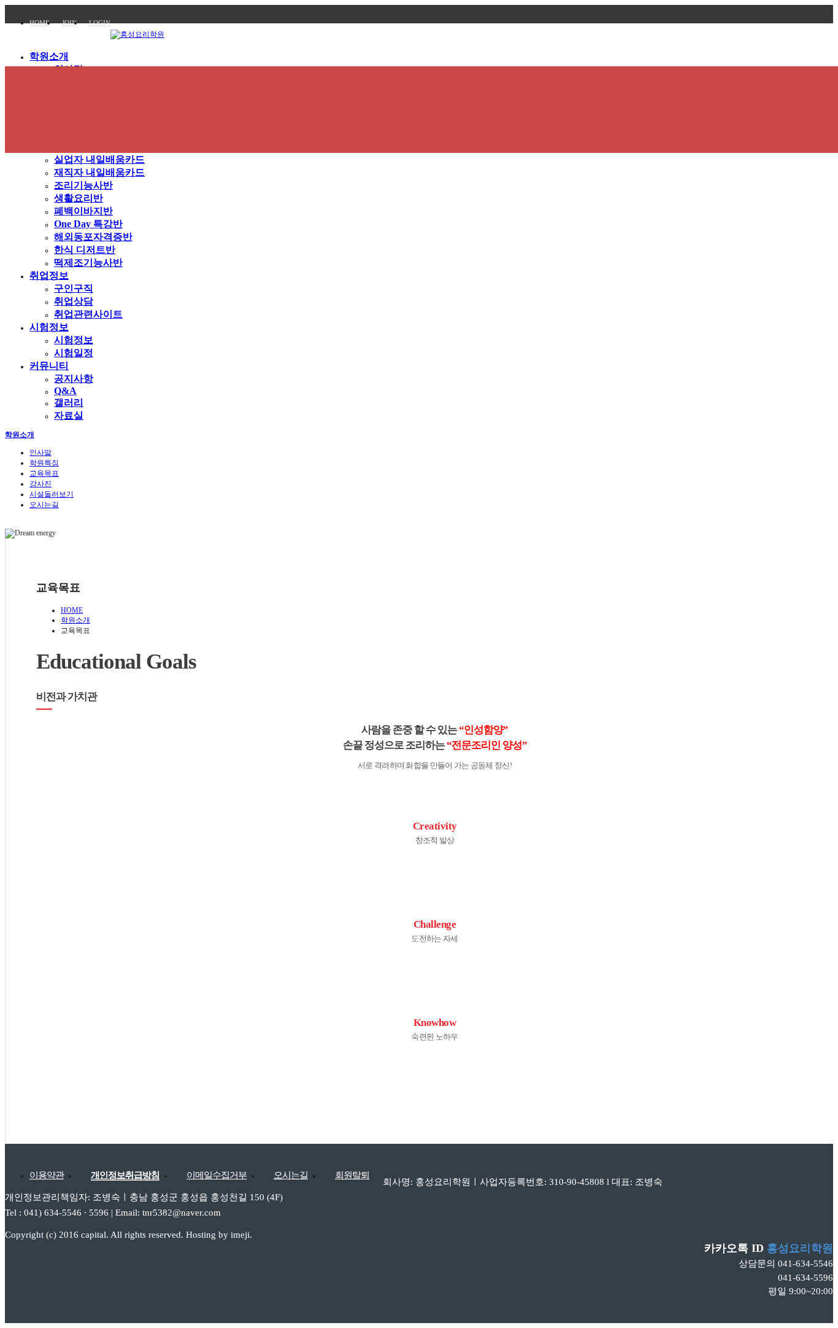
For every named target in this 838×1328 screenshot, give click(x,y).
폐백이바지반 (83, 211)
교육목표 (44, 473)
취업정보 (49, 275)
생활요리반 (78, 198)
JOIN (69, 22)
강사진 (40, 484)
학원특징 (44, 463)
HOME (39, 22)
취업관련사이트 (88, 314)
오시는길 (44, 504)
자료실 (68, 415)
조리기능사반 (83, 185)
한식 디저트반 (84, 249)
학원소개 (49, 56)
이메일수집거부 (216, 1175)
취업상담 (73, 301)
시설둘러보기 (51, 494)
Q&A (65, 391)
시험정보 (49, 327)
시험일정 (73, 353)
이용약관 (46, 1175)
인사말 (40, 452)
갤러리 (68, 402)
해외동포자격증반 (93, 236)
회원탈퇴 (352, 1175)
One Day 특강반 (88, 224)
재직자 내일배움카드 (99, 172)
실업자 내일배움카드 (99, 159)
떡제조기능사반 (88, 262)
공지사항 (73, 378)
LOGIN (99, 22)
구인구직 (73, 288)
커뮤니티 (49, 365)
